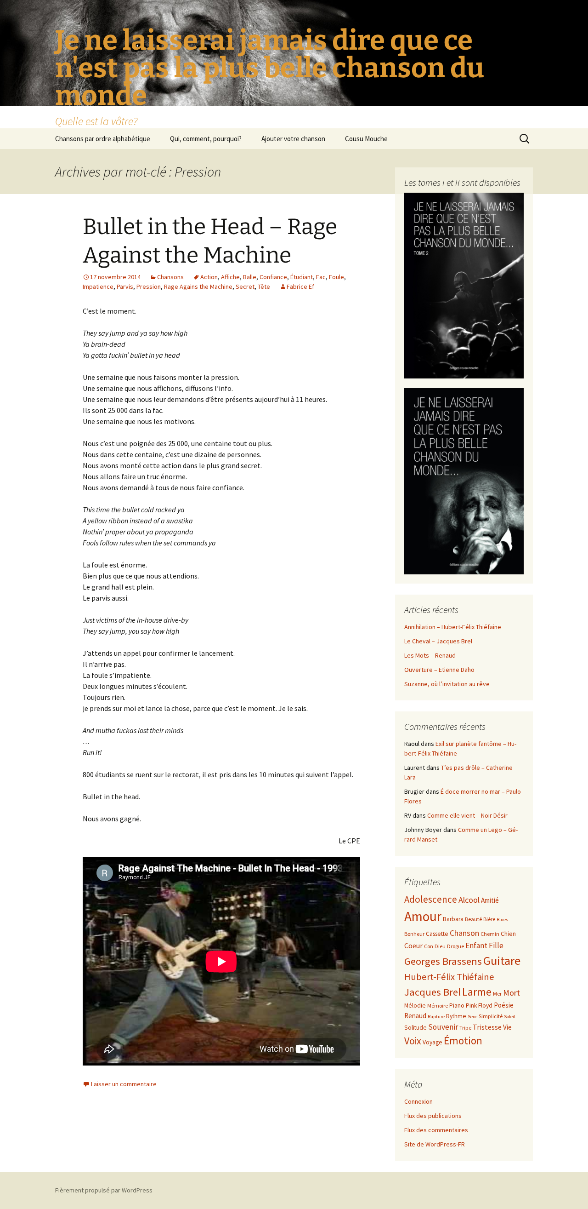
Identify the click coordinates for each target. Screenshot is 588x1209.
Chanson (464, 933)
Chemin (490, 933)
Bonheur (414, 933)
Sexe (472, 1017)
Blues (502, 920)
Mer (497, 993)
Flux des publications (433, 1116)
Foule (336, 277)
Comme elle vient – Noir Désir (467, 815)
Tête (264, 286)
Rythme (456, 1016)
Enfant (476, 945)
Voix (412, 1041)
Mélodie (415, 1005)
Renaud (415, 1015)
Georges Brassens (443, 961)
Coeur (413, 945)
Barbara (453, 919)
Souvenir (443, 1027)
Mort (511, 992)
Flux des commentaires (436, 1130)
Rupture (436, 1017)
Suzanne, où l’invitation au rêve (447, 684)
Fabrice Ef (300, 286)
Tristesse (487, 1026)
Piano (456, 1005)
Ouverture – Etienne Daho (439, 669)
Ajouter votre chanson (293, 138)
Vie (507, 1027)
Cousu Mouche (366, 138)
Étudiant (301, 277)
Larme (477, 991)
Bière (489, 919)
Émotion (463, 1040)
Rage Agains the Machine (198, 286)
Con (428, 946)
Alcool (469, 899)
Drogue (455, 946)
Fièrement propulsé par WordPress (104, 1190)
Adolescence (430, 899)
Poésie (504, 1005)
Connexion (418, 1101)
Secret (245, 286)
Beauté (473, 919)
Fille (496, 945)
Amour (422, 916)
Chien (508, 934)
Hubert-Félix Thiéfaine (449, 977)
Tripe (465, 1027)
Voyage (432, 1042)
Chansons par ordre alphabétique (102, 138)
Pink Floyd (479, 1005)
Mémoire (437, 1005)
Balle (249, 277)
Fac (321, 277)
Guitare (501, 960)
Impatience (98, 286)
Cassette (437, 934)
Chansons (170, 277)
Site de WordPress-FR (434, 1144)
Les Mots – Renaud (430, 655)
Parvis (125, 286)
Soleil (509, 1017)
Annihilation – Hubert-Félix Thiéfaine (452, 627)
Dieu (440, 946)
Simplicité (491, 1016)
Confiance (273, 277)
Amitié (490, 900)
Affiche (230, 277)
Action (209, 277)
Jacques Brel (432, 992)
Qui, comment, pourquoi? (206, 138)
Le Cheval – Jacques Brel (438, 641)
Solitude (415, 1027)
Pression (148, 286)
